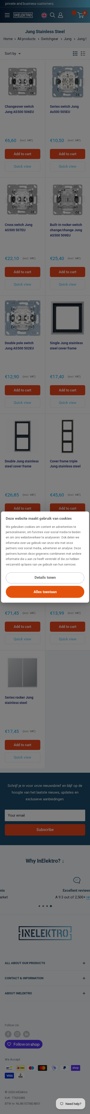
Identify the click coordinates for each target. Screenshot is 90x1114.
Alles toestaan (45, 592)
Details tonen (45, 577)
